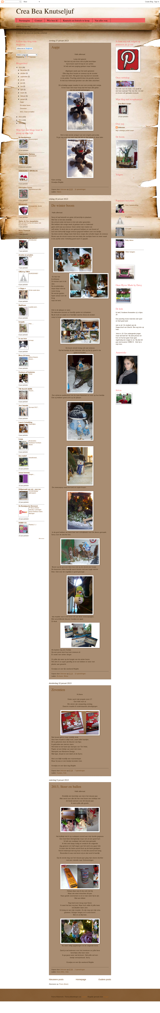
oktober (23, 73)
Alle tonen (41, 538)
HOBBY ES (23, 523)
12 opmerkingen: (80, 674)
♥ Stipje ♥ (22, 288)
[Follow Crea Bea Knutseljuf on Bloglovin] (24, 49)
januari (22, 99)
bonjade (21, 322)
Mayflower (22, 305)
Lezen (21, 232)
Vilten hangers (130, 252)
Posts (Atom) (63, 984)
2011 (20, 120)
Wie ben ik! (52, 20)
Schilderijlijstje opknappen (33, 492)
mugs (30, 374)
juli (21, 80)
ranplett (84, 997)
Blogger (105, 997)
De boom (60, 676)
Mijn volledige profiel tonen (125, 130)
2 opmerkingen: (80, 969)
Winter (66, 676)
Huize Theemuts (24, 230)
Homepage (81, 979)
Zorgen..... (32, 474)
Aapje (55, 47)
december (24, 70)
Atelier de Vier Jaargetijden (28, 221)
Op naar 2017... (34, 407)
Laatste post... (33, 307)
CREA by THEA (24, 272)
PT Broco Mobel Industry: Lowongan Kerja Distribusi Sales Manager (36, 510)
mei (21, 86)
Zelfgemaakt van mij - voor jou (30, 489)
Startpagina (24, 20)
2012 (20, 117)
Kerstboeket (32, 240)
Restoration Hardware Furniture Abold (35, 442)
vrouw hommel (24, 472)
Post (30, 257)
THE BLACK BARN (25, 389)
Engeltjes (128, 217)
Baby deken (129, 240)
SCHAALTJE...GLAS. (35, 206)
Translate (32, 57)
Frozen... (31, 391)
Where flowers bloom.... (33, 358)
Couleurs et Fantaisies (27, 372)
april (22, 90)
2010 (20, 123)
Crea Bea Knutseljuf (45, 10)
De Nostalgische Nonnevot (28, 506)
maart (22, 93)
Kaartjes (59, 773)
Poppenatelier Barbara (27, 154)
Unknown (121, 127)
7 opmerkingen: (80, 771)
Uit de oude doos (34, 290)
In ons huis (23, 339)
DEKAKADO (23, 204)
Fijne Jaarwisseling (131, 205)
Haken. (59, 192)
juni (21, 83)
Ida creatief (23, 456)
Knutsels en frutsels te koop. (76, 20)
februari (23, 96)
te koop (31, 340)
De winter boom (62, 205)
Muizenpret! (32, 156)
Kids (64, 773)
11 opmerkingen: (80, 189)
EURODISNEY (33, 273)
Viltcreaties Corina (25, 188)
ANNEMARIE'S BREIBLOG (28, 171)
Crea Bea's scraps (124, 104)
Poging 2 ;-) (32, 524)
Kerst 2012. (61, 972)
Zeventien (58, 689)
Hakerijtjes (32, 424)
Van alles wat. (101, 20)
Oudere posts (104, 979)
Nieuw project (33, 139)
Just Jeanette (23, 405)
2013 (20, 67)
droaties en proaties (26, 255)
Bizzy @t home (24, 355)
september (24, 76)
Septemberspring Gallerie (28, 238)
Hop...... (31, 323)
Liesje (21, 439)
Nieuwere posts (56, 979)
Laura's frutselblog (25, 422)
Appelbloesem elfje (35, 189)
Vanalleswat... (33, 457)
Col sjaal (128, 228)
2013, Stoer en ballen (66, 786)
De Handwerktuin (25, 137)
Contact (38, 20)
